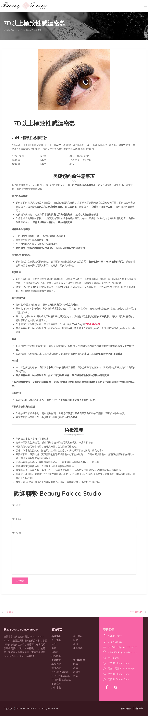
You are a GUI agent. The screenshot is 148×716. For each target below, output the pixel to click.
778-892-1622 (92, 324)
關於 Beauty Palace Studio (21, 629)
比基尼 (54, 652)
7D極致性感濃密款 (61, 679)
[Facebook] (107, 687)
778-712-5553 (115, 641)
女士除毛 (56, 640)
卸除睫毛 (56, 687)
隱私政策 (139, 708)
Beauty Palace (10, 30)
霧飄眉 (76, 671)
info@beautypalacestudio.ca (122, 647)
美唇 (75, 675)
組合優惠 (56, 655)
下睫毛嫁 (56, 683)
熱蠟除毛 (56, 636)
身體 (75, 644)
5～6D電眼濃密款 (60, 675)
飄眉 (75, 663)
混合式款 (56, 667)
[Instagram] (116, 687)
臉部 (53, 644)
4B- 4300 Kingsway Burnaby (122, 652)
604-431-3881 (115, 636)
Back (137, 25)
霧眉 (75, 667)
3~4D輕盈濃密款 (60, 671)
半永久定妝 (79, 659)
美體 (53, 648)
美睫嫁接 (56, 659)
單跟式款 (56, 663)
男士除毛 (78, 636)
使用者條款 (126, 708)
